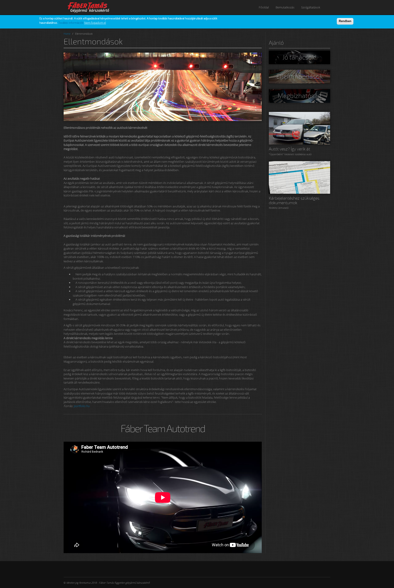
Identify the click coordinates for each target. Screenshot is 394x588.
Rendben (345, 21)
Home (67, 33)
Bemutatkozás (285, 7)
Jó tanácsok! (299, 57)
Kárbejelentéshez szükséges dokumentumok (294, 200)
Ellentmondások (299, 76)
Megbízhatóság (299, 95)
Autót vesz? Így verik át (289, 148)
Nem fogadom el (95, 23)
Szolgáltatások (310, 7)
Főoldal (264, 7)
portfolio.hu (82, 406)
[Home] (91, 7)
